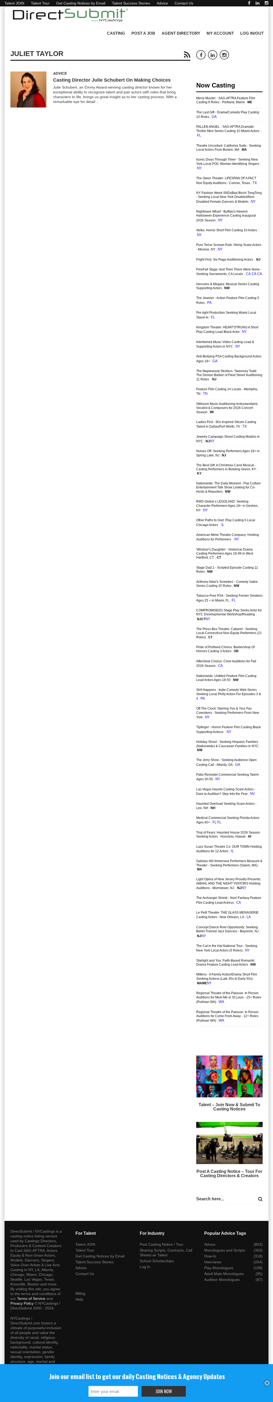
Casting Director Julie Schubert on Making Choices (112, 80)
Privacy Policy (22, 1303)
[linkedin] (257, 3)
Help (79, 1299)
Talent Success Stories (131, 3)
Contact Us (184, 3)
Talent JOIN (14, 3)
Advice (162, 3)
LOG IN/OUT (252, 33)
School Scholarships (157, 1261)
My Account (220, 33)
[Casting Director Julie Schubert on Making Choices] (28, 89)
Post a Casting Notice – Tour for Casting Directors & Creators (229, 1173)
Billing (80, 1293)
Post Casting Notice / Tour (161, 1244)
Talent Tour (40, 3)
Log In (145, 1267)
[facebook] (249, 3)
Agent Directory (181, 33)
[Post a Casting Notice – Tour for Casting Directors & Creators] (229, 1143)
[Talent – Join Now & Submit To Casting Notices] (229, 1076)
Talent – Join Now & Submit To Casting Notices (229, 1106)
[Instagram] (266, 3)
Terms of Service (31, 1298)
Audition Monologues (222, 1279)
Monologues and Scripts (224, 1250)
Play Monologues (218, 1268)
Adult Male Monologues (224, 1274)
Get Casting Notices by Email (80, 3)
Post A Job (143, 33)
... (97, 101)
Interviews (212, 1262)
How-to (210, 1256)
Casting (116, 33)
